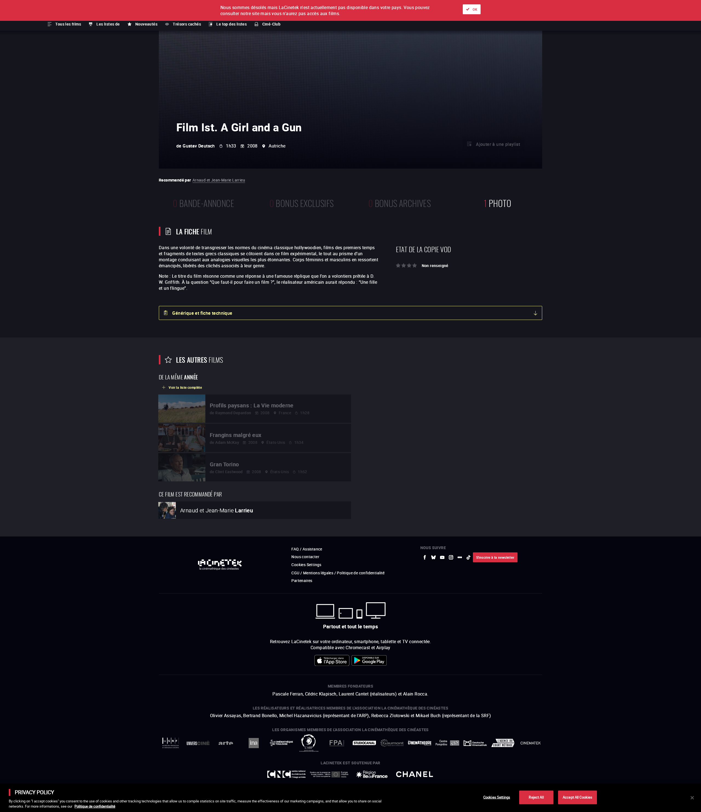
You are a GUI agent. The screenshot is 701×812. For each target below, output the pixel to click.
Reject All (536, 797)
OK (475, 9)
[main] (350, 797)
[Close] (692, 798)
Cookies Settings (496, 797)
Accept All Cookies (577, 797)
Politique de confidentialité (94, 806)
